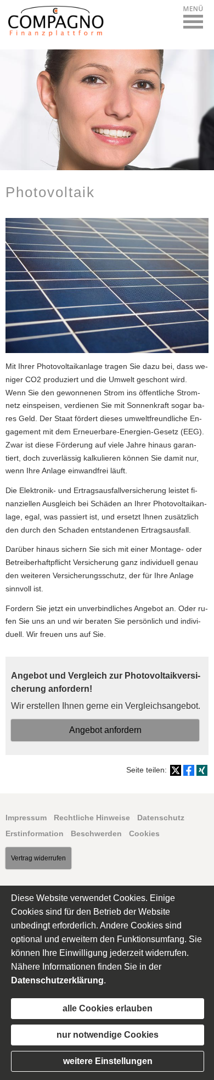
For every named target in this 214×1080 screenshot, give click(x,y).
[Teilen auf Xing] (201, 770)
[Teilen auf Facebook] (188, 770)
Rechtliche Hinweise (92, 817)
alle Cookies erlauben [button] (108, 1008)
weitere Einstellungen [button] (108, 1061)
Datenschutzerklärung (57, 980)
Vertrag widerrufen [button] (38, 858)
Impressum (26, 817)
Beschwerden (96, 833)
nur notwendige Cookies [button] (108, 1034)
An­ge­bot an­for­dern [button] (105, 730)
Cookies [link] (144, 833)
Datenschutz (160, 817)
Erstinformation (34, 833)
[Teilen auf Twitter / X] (175, 770)
